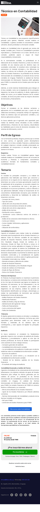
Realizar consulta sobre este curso (20, 463)
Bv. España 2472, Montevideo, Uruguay (13, 484)
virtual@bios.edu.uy (7, 480)
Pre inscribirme (18, 452)
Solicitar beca (20, 466)
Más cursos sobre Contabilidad (20, 409)
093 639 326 (25, 480)
